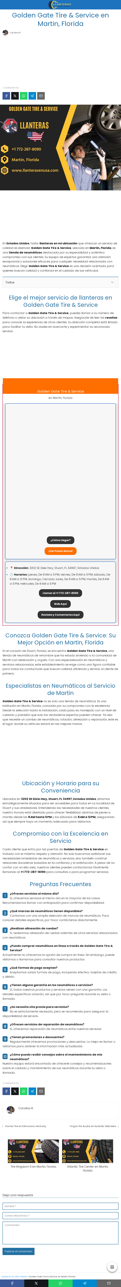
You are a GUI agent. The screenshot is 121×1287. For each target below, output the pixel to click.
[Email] (41, 96)
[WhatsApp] (23, 96)
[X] (15, 96)
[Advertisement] (60, 59)
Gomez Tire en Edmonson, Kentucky (25, 1126)
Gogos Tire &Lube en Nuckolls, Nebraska (93, 1126)
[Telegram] (32, 96)
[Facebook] (6, 96)
